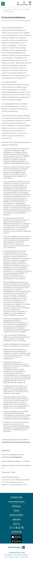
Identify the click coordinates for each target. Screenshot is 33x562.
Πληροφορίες (16, 506)
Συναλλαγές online (16, 497)
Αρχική (6, 9)
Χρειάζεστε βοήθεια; (16, 515)
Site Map (11, 557)
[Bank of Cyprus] (3, 4)
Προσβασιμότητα (24, 557)
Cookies (16, 557)
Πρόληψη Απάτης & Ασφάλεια (20, 554)
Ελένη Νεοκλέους (17, 457)
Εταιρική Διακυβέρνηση (24, 9)
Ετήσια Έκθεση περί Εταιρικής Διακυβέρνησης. (16, 442)
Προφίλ (15, 9)
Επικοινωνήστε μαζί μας (16, 501)
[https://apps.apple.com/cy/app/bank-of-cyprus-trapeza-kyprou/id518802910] (16, 537)
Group (10, 9)
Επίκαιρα (16, 510)
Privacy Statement (8, 554)
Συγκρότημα (16, 519)
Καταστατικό (6, 450)
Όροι (6, 557)
